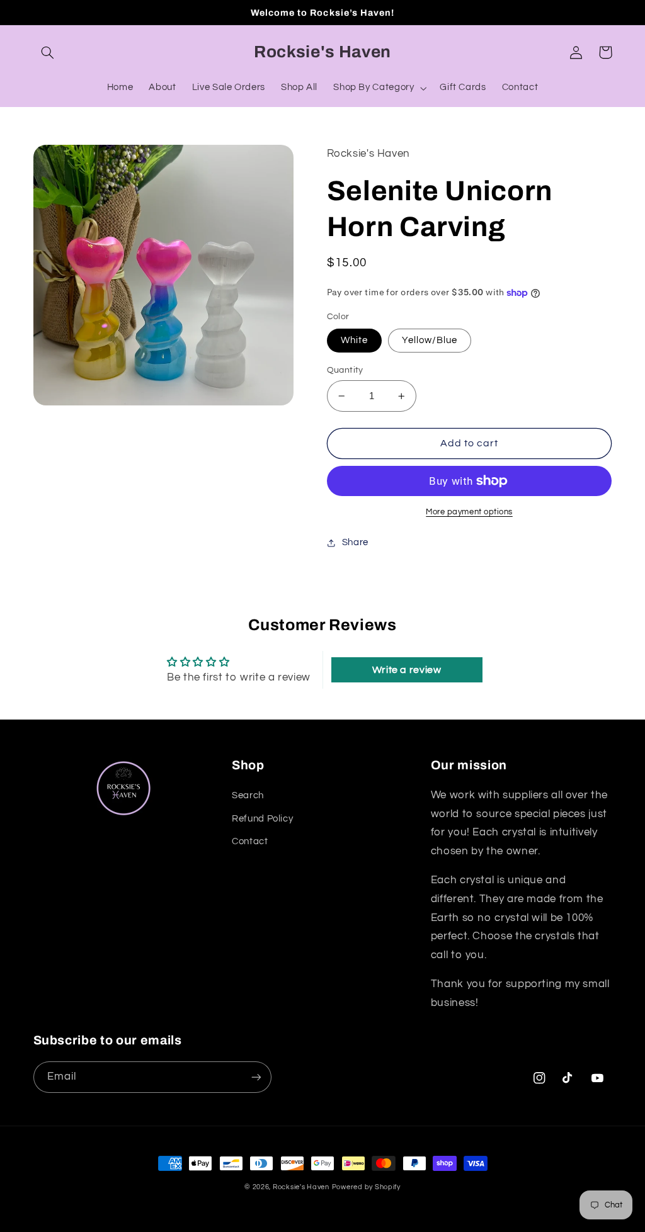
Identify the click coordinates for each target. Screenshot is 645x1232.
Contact (250, 841)
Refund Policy (262, 818)
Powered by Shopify (366, 1187)
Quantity (345, 370)
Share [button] (355, 542)
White (354, 340)
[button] (47, 52)
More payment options (469, 512)
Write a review (407, 670)
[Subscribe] (255, 1076)
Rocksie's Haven (301, 1187)
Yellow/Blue (430, 340)
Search (248, 795)
